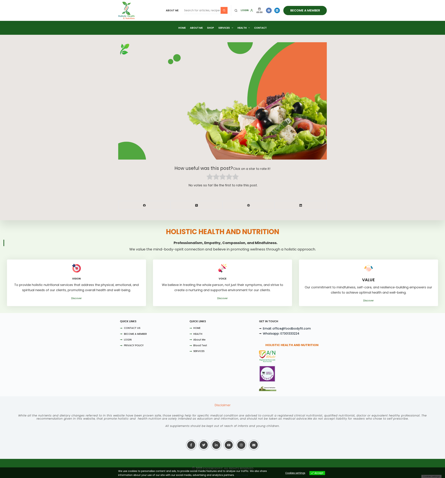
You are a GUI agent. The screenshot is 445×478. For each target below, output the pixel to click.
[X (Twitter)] (197, 205)
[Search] (236, 10)
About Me (172, 10)
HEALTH (242, 28)
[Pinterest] (249, 205)
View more (241, 475)
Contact (260, 28)
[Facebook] (269, 10)
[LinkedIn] (277, 10)
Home (182, 28)
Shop (210, 28)
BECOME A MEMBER (305, 10)
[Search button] (224, 10)
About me (196, 28)
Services (224, 28)
